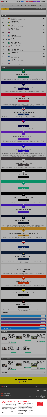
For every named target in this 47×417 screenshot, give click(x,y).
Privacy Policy (3, 415)
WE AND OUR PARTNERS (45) (23, 401)
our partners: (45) (22, 403)
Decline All (40, 405)
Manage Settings (40, 407)
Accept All (40, 402)
